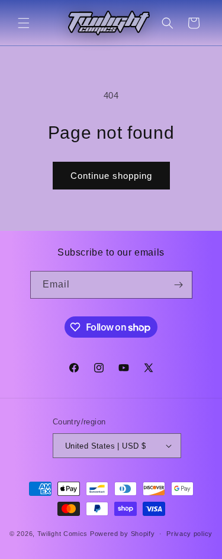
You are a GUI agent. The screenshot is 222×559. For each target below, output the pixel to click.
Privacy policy (189, 533)
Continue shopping (111, 176)
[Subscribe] (179, 285)
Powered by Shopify (122, 533)
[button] (24, 23)
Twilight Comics (62, 533)
